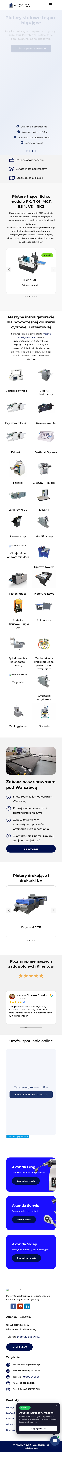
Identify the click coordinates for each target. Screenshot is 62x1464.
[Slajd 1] (27, 151)
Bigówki (10, 1413)
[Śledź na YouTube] (20, 1306)
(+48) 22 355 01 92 (28, 1336)
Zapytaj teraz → (38, 1428)
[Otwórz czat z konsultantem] (55, 1441)
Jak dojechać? (19, 1347)
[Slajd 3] (32, 151)
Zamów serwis (24, 1219)
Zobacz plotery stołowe (31, 48)
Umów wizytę (31, 848)
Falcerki (10, 1418)
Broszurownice (14, 1430)
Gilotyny (10, 1424)
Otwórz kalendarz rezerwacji (31, 1094)
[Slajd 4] (35, 151)
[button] (8, 269)
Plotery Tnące (13, 1407)
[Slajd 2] (29, 151)
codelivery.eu (31, 1448)
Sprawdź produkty (26, 1258)
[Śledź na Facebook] (13, 1306)
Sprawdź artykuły (26, 1180)
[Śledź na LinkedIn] (27, 1306)
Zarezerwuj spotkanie (17, 1136)
